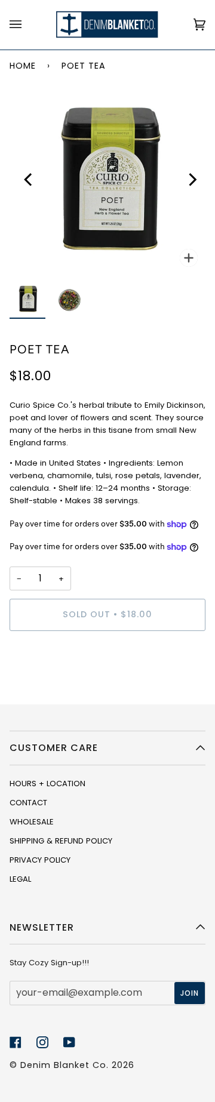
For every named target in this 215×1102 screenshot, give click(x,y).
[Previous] (26, 176)
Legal (20, 879)
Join (189, 993)
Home (23, 66)
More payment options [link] (54, 686)
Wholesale (32, 821)
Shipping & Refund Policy (61, 840)
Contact (28, 802)
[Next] (188, 176)
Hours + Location (47, 783)
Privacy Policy (40, 860)
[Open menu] (27, 25)
